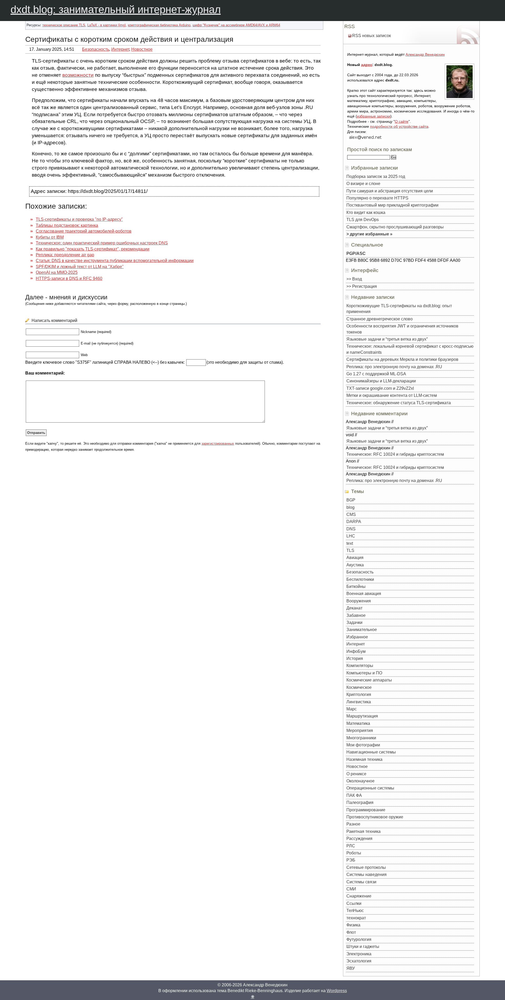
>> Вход (354, 279)
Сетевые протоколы (366, 867)
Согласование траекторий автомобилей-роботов (84, 231)
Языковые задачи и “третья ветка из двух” (387, 339)
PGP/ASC (356, 253)
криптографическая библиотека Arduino (159, 25)
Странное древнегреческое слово (379, 319)
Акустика (355, 565)
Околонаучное (360, 781)
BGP (350, 500)
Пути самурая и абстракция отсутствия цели (389, 191)
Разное (353, 824)
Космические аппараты (369, 680)
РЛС (350, 846)
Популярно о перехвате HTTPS (377, 198)
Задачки (354, 622)
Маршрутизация (362, 716)
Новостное (142, 49)
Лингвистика (358, 702)
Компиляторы (359, 665)
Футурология (358, 939)
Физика (353, 925)
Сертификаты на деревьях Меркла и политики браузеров (402, 359)
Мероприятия (359, 730)
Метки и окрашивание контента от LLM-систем (391, 395)
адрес (366, 65)
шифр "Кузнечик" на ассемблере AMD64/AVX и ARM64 (236, 25)
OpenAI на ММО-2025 (57, 272)
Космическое (359, 687)
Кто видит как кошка (365, 212)
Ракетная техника (363, 831)
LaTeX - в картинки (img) (106, 25)
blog (350, 507)
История (354, 658)
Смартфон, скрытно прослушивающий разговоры (395, 227)
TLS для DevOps (362, 219)
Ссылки (353, 903)
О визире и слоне (363, 183)
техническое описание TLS (63, 25)
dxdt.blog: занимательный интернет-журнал (116, 9)
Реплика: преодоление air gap (65, 255)
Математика (358, 723)
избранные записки (373, 116)
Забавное (356, 615)
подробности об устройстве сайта (399, 126)
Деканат (354, 608)
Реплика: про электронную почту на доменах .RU (394, 367)
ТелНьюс (355, 910)
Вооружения (358, 601)
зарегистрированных (217, 443)
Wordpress (337, 990)
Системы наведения (366, 874)
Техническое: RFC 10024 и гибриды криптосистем (395, 454)
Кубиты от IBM (50, 237)
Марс (351, 709)
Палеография (359, 802)
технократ (356, 918)
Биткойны (356, 586)
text (349, 543)
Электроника (358, 954)
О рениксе (356, 774)
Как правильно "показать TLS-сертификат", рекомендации (92, 249)
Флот (351, 932)
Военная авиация (363, 593)
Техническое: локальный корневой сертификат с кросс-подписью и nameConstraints (409, 349)
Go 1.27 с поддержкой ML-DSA (376, 374)
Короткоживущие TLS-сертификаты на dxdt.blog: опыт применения (399, 309)
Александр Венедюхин (425, 54)
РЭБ (350, 860)
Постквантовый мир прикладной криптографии (392, 205)
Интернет (120, 49)
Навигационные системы (371, 752)
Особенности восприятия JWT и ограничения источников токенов (402, 329)
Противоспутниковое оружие (374, 817)
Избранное (357, 637)
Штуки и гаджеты (362, 946)
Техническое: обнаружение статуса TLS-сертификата (398, 403)
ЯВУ (350, 968)
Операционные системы (370, 788)
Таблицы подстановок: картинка (67, 225)
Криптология (358, 694)
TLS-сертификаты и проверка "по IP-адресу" (79, 219)
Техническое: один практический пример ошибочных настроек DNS (102, 243)
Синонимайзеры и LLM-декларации (381, 381)
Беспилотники (360, 579)
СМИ (351, 889)
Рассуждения (359, 838)
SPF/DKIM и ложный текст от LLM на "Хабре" (80, 266)
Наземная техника (364, 759)
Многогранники (361, 738)
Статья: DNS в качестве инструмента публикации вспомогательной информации (115, 260)
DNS (351, 529)
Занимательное (361, 629)
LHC (350, 536)
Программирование (365, 810)
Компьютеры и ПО (364, 673)
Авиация (354, 557)
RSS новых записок (371, 35)
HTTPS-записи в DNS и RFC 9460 (69, 278)
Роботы (353, 853)
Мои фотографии (363, 745)
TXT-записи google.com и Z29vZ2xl (380, 388)
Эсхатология (358, 961)
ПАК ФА (354, 795)
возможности (78, 75)
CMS (351, 514)
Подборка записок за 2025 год (375, 176)
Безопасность (95, 49)
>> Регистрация (361, 286)
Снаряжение (358, 896)
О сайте (401, 121)
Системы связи (361, 882)
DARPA (353, 521)
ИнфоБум (356, 651)
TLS (350, 550)
